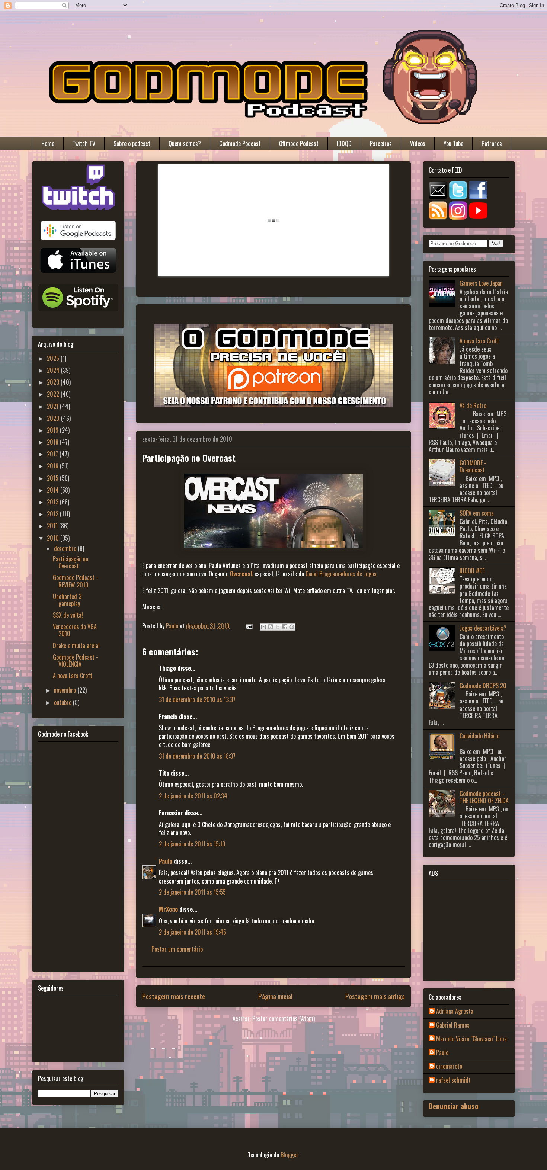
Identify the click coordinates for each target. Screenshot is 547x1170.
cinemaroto (449, 1066)
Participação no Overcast (70, 562)
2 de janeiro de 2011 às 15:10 (192, 843)
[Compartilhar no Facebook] (284, 627)
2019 (53, 430)
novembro (65, 690)
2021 (53, 406)
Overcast (241, 573)
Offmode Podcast (299, 143)
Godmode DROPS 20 (483, 685)
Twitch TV (84, 143)
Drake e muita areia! (76, 645)
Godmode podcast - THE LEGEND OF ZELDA (484, 797)
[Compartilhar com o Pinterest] (291, 627)
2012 (53, 513)
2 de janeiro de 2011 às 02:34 (193, 795)
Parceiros (381, 143)
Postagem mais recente (173, 996)
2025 (54, 358)
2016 (53, 465)
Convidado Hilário (479, 735)
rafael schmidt (453, 1080)
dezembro (66, 548)
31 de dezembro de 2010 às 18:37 (197, 755)
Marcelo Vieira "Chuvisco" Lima (471, 1039)
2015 (53, 478)
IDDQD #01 (472, 570)
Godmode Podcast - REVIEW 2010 (75, 581)
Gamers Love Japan (481, 283)
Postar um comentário (177, 949)
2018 (53, 441)
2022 (54, 394)
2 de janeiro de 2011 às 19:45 (192, 931)
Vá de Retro (473, 405)
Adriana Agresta (454, 1011)
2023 (54, 382)
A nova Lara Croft (72, 675)
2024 (54, 370)
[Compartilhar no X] (277, 627)
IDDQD (344, 143)
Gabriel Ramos (453, 1025)
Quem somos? (185, 143)
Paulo (165, 861)
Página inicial (275, 996)
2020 (54, 418)
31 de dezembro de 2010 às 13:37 (197, 699)
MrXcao (168, 909)
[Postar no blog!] (270, 627)
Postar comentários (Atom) (283, 1018)
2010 (53, 537)
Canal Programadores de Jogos (341, 573)
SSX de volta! (68, 614)
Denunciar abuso (454, 1106)
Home (47, 143)
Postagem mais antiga (375, 996)
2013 (53, 501)
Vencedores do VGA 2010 (75, 630)
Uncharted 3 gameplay (67, 600)
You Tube (453, 143)
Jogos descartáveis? (483, 628)
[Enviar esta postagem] (248, 625)
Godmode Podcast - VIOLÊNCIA (75, 661)
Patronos (492, 143)
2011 (53, 525)
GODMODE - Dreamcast (473, 466)
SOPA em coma (477, 513)
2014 (53, 489)
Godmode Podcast (240, 143)
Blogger (289, 1154)
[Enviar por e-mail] (263, 627)
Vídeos (417, 143)
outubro (63, 702)
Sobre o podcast (131, 143)
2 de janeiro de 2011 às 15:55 (192, 892)
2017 (53, 453)
